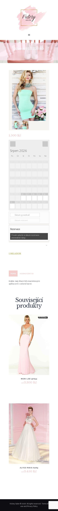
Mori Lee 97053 (29, 379)
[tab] (13, 273)
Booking (29, 246)
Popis (13, 274)
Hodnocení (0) (26, 274)
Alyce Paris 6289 (29, 468)
